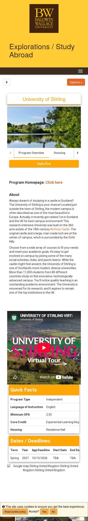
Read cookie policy (15, 511)
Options (75, 82)
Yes (44, 511)
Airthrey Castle (60, 229)
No (53, 511)
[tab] (31, 153)
